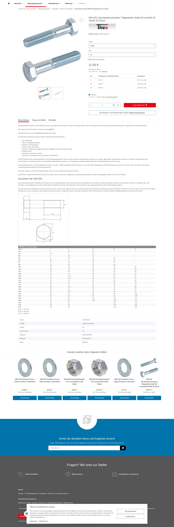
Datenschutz (43, 521)
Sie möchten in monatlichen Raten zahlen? (122, 112)
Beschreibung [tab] (23, 120)
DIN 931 (51, 129)
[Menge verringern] (91, 105)
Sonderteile (43, 493)
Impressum (33, 521)
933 (53, 149)
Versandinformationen (62, 493)
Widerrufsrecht (68, 503)
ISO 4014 (39, 133)
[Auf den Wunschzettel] (81, 20)
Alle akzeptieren (130, 511)
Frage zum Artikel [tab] (39, 120)
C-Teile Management (31, 493)
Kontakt (20, 493)
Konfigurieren (130, 516)
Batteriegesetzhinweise (55, 503)
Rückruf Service (77, 474)
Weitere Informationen (137, 112)
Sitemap (35, 503)
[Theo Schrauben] (9, 3)
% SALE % (82, 3)
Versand (104, 71)
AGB (29, 503)
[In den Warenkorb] (19, 15)
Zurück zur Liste (24, 9)
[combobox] (122, 46)
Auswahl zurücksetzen (97, 59)
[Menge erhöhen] (118, 105)
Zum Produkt (24, 398)
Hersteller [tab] (52, 120)
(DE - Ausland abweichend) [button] (110, 97)
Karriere (51, 493)
